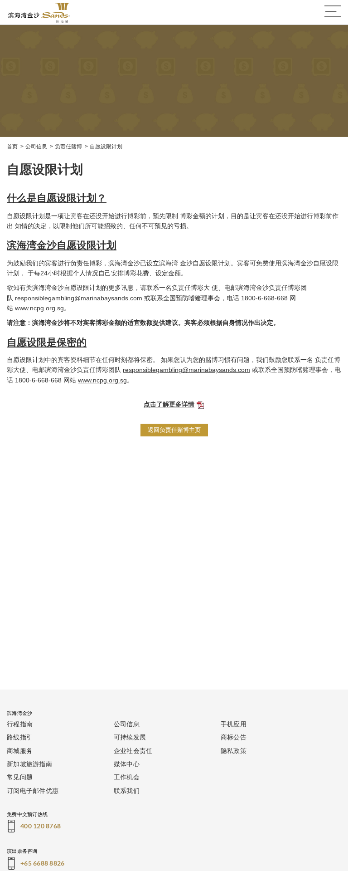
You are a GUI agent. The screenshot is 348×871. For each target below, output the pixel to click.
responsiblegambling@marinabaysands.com (78, 298)
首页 (12, 146)
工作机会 (127, 777)
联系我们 (127, 790)
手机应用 (233, 724)
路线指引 (20, 737)
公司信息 (36, 146)
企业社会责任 (133, 750)
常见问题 (20, 777)
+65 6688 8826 (42, 863)
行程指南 (20, 724)
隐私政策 (233, 750)
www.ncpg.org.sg (39, 308)
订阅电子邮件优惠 (32, 790)
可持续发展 (130, 737)
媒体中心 (127, 764)
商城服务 (20, 750)
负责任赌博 (68, 146)
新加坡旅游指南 (29, 764)
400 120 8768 (40, 826)
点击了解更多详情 (169, 404)
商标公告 (233, 737)
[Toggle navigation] (332, 11)
